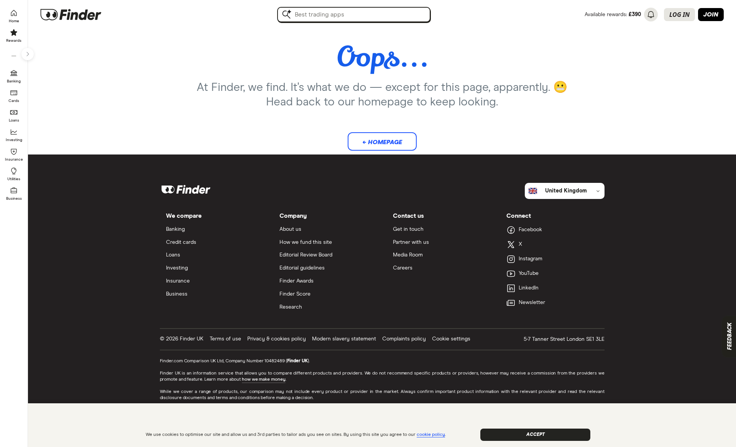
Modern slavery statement (344, 339)
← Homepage (382, 142)
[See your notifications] (651, 14)
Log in (679, 14)
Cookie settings (451, 339)
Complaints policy (404, 339)
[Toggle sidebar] (27, 54)
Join (710, 15)
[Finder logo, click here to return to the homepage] (81, 14)
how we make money (263, 379)
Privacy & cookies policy (276, 339)
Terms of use (225, 339)
